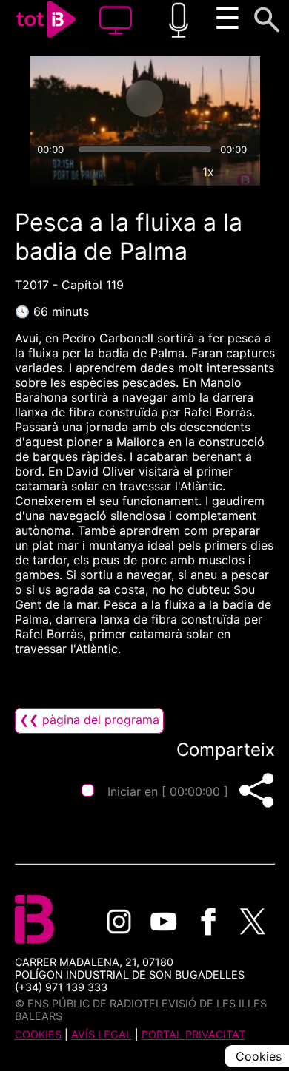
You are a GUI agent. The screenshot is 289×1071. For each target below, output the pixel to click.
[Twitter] (253, 921)
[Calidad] (174, 171)
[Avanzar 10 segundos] (203, 98)
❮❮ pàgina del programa (89, 719)
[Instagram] (119, 921)
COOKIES (38, 1034)
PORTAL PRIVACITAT (193, 1034)
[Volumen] (47, 171)
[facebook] (208, 921)
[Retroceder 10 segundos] (86, 98)
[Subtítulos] (140, 171)
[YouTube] (164, 921)
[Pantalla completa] (242, 171)
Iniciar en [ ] (167, 791)
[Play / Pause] (144, 98)
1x (208, 171)
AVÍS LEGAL (101, 1034)
